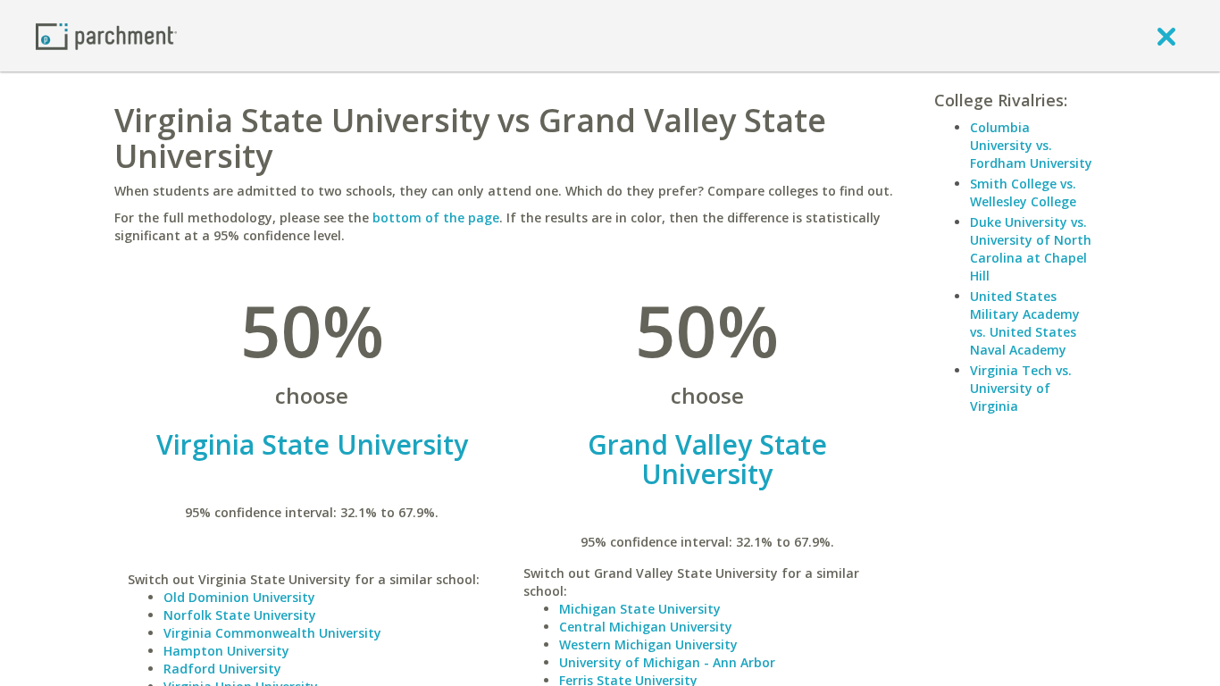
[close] (1166, 35)
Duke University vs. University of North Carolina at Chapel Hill (1030, 248)
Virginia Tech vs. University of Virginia (1021, 388)
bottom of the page (435, 217)
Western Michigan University (648, 644)
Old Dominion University (239, 597)
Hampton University (226, 650)
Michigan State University (640, 608)
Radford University (222, 668)
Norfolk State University (239, 615)
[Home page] (106, 35)
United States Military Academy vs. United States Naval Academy (1025, 323)
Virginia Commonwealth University (272, 632)
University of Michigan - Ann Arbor (667, 662)
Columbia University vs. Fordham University (1031, 145)
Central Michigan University (645, 626)
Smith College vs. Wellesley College (1023, 192)
